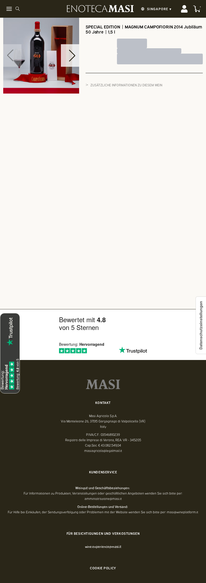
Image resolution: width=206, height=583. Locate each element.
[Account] (184, 9)
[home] (100, 9)
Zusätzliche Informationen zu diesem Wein (126, 85)
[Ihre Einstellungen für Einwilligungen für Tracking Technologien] (201, 325)
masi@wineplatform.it (182, 512)
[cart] (197, 9)
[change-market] (155, 8)
